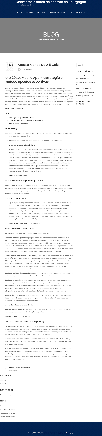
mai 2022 (3, 384)
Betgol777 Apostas (83, 88)
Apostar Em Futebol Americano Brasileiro (20, 305)
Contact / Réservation (77, 12)
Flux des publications (7, 409)
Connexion (4, 406)
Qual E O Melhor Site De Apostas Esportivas (24, 223)
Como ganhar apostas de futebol (21, 118)
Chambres (29, 12)
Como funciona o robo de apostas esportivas (26, 120)
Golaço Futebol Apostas (85, 92)
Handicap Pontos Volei (84, 96)
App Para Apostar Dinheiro (18, 175)
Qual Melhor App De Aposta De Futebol (19, 316)
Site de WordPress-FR (8, 417)
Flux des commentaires (8, 413)
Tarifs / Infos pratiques (57, 12)
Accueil (20, 12)
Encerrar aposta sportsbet (18, 123)
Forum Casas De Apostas (14, 108)
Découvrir (41, 12)
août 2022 (3, 380)
